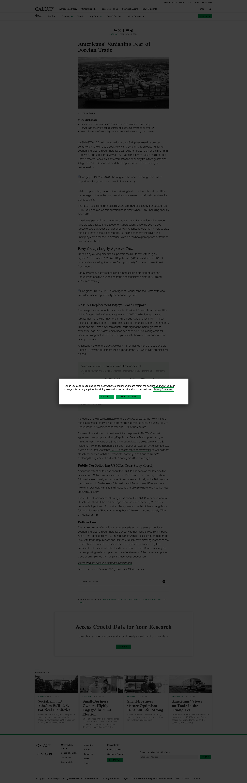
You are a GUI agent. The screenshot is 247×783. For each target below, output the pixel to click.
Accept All (106, 397)
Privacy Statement (163, 389)
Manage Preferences (128, 397)
